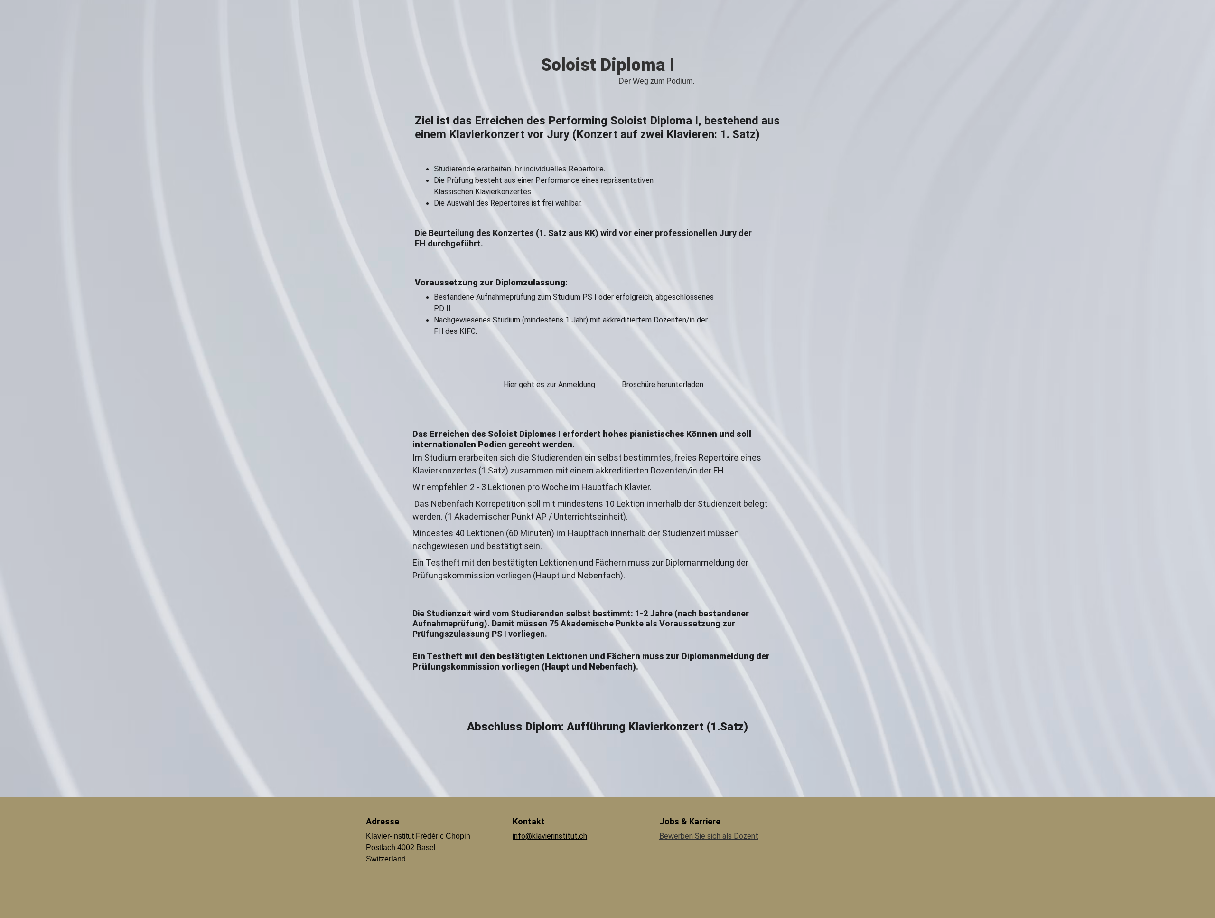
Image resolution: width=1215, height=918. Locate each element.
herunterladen (681, 384)
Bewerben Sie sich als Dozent (708, 836)
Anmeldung (576, 384)
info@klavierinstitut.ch (550, 836)
